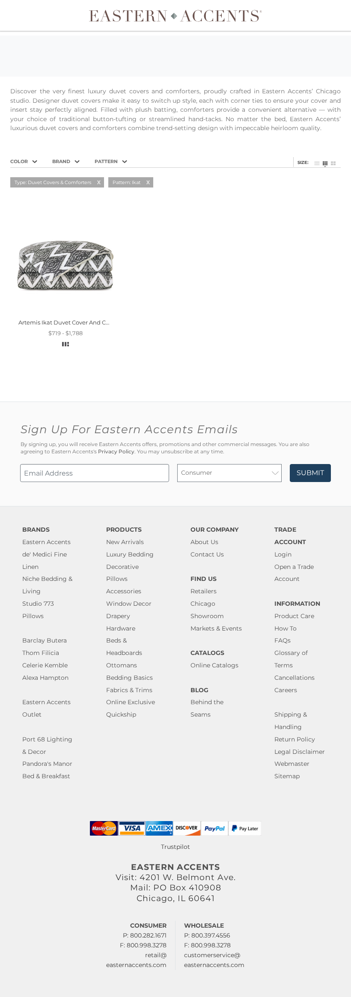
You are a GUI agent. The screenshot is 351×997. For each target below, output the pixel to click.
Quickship (121, 714)
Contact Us (207, 554)
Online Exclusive (130, 702)
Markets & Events (216, 628)
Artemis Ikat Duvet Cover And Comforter (74, 322)
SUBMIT (310, 473)
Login (283, 554)
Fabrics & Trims (129, 690)
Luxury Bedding (130, 554)
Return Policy (294, 739)
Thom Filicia (40, 653)
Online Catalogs (214, 665)
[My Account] (331, 15)
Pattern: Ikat (126, 182)
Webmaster (291, 764)
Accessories (123, 591)
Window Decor (129, 603)
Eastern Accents (46, 542)
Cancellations (294, 678)
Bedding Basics (129, 678)
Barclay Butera (44, 640)
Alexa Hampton (45, 678)
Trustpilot (175, 847)
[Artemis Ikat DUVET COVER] (65, 312)
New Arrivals (125, 542)
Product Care (294, 616)
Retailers (203, 591)
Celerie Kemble (45, 665)
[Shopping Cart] (338, 15)
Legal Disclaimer (299, 752)
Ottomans (121, 665)
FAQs (282, 640)
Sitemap (287, 776)
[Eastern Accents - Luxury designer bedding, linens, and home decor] (175, 15)
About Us (204, 542)
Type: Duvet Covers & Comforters (53, 182)
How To (285, 628)
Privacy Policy (116, 452)
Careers (285, 690)
